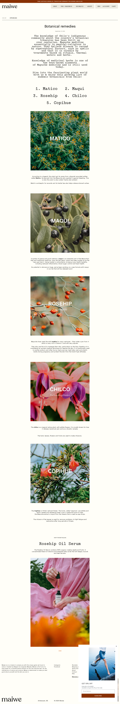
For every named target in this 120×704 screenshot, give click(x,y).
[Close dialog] (116, 646)
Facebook (57, 666)
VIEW (60, 651)
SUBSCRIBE (98, 696)
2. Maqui (74, 88)
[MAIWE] (9, 6)
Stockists (75, 665)
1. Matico (47, 88)
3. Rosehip (45, 95)
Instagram (57, 665)
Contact (74, 672)
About (74, 670)
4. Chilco (76, 95)
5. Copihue (59, 102)
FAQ (73, 673)
